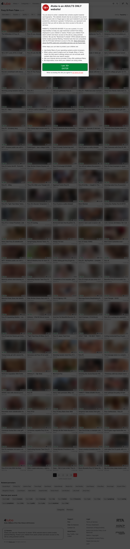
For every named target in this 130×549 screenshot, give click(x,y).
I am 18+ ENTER (65, 67)
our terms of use (77, 72)
